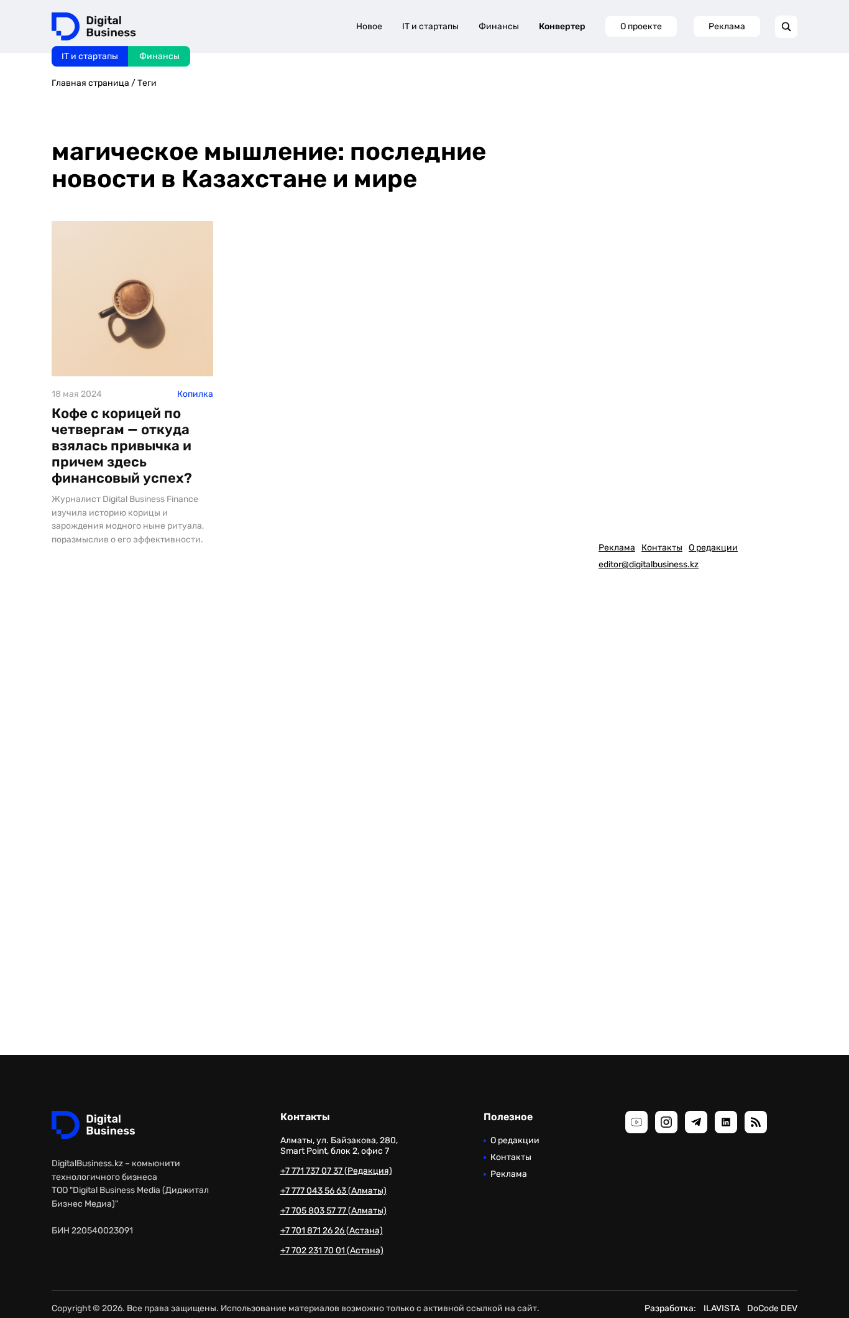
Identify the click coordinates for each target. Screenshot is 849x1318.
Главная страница (90, 83)
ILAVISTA (722, 1308)
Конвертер (562, 26)
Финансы (159, 56)
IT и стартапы (90, 56)
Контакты (661, 547)
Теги (147, 83)
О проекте (641, 26)
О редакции (713, 547)
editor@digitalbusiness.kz (649, 564)
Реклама (727, 26)
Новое (369, 26)
